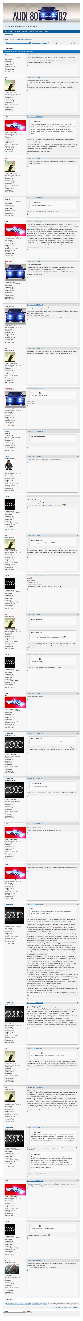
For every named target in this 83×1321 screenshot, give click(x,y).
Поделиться (30, 54)
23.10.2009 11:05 (38, 496)
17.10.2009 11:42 (38, 261)
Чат (5, 31)
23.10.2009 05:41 (38, 456)
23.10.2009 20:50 (38, 1003)
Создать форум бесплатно (71, 1307)
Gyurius (7, 496)
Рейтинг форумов (58, 1307)
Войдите (15, 39)
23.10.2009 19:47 (38, 778)
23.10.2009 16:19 (38, 575)
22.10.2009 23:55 (38, 431)
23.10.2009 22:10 (38, 1087)
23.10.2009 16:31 (38, 614)
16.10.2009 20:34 (38, 158)
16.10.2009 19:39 (38, 54)
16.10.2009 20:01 (38, 77)
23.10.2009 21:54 (38, 1048)
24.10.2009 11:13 (38, 1181)
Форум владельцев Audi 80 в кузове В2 (18, 43)
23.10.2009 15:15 (38, 535)
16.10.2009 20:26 (38, 116)
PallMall (7, 431)
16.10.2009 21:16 (38, 197)
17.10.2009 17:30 (38, 304)
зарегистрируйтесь (26, 39)
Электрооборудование (39, 43)
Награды (24, 31)
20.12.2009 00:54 (38, 1260)
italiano (7, 456)
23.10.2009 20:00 (38, 864)
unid (6, 54)
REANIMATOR (9, 733)
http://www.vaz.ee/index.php (63, 921)
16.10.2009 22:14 (38, 221)
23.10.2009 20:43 (38, 904)
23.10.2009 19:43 (38, 733)
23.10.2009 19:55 (38, 823)
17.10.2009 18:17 (38, 388)
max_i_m (7, 1260)
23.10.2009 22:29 (38, 1127)
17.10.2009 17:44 (38, 348)
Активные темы (9, 34)
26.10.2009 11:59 (38, 1221)
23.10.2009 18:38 (38, 654)
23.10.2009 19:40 (38, 693)
